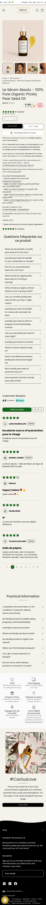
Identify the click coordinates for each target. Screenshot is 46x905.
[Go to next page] (38, 567)
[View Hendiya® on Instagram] (4, 883)
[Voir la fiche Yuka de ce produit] (29, 106)
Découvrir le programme (34, 722)
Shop (4, 830)
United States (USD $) (14, 891)
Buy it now (33, 126)
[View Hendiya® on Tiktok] (10, 883)
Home (4, 78)
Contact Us (36, 903)
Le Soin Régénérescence (19, 200)
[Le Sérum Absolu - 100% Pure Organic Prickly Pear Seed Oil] (7, 68)
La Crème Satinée (16, 189)
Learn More (23, 805)
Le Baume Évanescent (11, 181)
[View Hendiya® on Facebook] (15, 883)
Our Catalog (16, 899)
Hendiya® (11, 896)
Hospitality (26, 899)
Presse (33, 899)
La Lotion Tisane (16, 184)
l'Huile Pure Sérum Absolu (19, 194)
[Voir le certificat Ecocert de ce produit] (40, 106)
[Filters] (35, 409)
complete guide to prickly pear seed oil (18, 165)
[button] (37, 10)
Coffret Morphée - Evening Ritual (15, 209)
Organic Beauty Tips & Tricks (21, 903)
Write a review (17, 409)
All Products (14, 78)
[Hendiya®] (23, 10)
